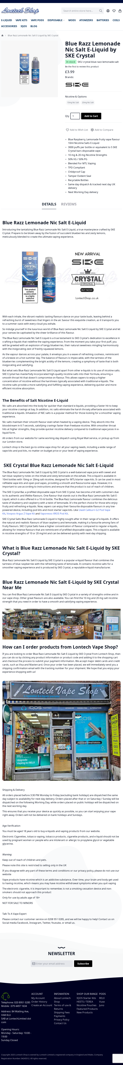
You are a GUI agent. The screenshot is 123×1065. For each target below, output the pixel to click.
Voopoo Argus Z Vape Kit (21, 513)
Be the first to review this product (82, 66)
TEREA (89, 1001)
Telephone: (7, 1002)
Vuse (102, 1001)
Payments (59, 1016)
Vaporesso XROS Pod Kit (54, 513)
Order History (39, 1001)
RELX (102, 998)
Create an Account (41, 1005)
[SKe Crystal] (77, 84)
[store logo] (20, 10)
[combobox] (82, 10)
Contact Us (60, 1023)
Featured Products (87, 1008)
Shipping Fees (62, 1012)
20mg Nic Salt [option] (88, 102)
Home (2, 35)
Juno (101, 1005)
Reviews (68, 204)
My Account (38, 998)
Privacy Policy (61, 1019)
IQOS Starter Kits (86, 998)
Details (49, 204)
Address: (6, 1011)
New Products (85, 1012)
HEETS (80, 1001)
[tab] (49, 204)
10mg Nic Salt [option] (73, 102)
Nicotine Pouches (86, 1005)
